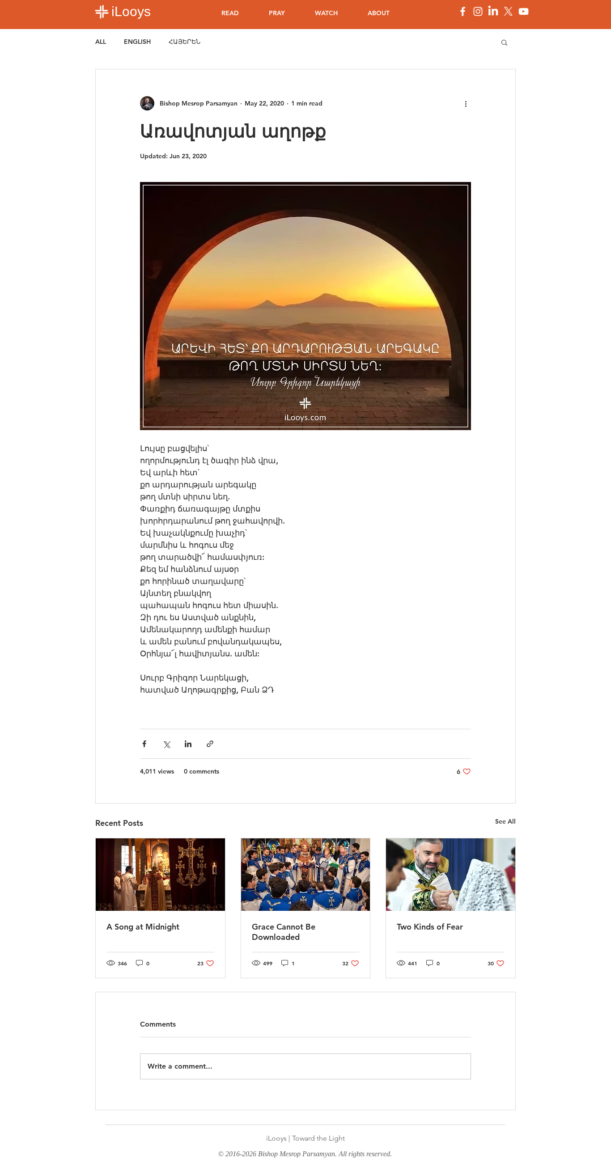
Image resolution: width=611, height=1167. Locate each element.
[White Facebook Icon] (463, 11)
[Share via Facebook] (144, 744)
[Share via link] (210, 744)
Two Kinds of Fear (430, 927)
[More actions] (465, 103)
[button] (504, 42)
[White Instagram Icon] (478, 11)
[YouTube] (524, 11)
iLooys (131, 11)
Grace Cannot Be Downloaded (283, 932)
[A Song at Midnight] (160, 874)
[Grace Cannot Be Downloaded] (305, 874)
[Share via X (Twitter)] (166, 744)
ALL (100, 42)
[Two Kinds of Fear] (450, 874)
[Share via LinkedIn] (188, 744)
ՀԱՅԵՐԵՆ (184, 42)
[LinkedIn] (493, 11)
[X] (508, 11)
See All (505, 821)
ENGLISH (137, 42)
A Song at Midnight (142, 927)
